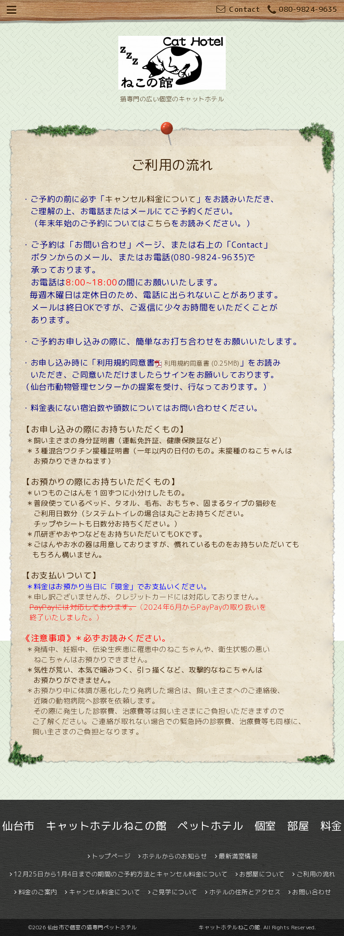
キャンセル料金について (150, 199)
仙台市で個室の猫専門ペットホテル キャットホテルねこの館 (153, 927)
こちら (159, 223)
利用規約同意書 (187, 363)
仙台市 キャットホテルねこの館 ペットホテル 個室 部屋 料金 (172, 825)
